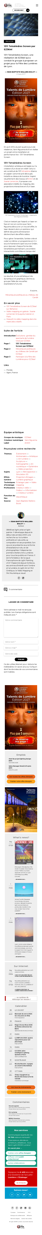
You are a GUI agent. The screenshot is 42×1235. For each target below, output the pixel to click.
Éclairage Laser (22, 482)
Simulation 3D (22, 474)
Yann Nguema (31, 440)
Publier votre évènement (21, 1092)
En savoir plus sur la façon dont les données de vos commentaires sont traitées (21, 669)
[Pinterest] (12, 1208)
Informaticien (31, 490)
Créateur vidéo (22, 488)
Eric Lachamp (13, 1112)
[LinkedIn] (18, 1195)
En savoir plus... (21, 879)
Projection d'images (24, 477)
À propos (13, 1212)
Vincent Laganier (14, 1106)
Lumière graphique (24, 480)
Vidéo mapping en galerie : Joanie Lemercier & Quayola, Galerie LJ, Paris (20, 314)
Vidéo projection (25, 469)
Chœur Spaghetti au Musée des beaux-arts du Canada (24, 1076)
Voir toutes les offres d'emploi (21, 777)
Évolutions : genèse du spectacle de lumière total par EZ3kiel (25, 338)
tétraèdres (26, 171)
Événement (21, 454)
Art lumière (23, 459)
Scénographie (22, 464)
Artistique (33, 456)
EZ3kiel (28, 437)
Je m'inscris (21, 1183)
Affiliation (29, 1215)
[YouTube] (30, 1195)
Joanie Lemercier (11, 181)
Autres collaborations (16, 1163)
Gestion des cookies (26, 1218)
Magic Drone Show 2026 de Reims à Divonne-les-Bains (23, 1027)
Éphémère (33, 467)
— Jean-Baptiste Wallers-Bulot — (21, 72)
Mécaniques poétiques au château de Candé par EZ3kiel (27, 351)
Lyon (18, 472)
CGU (29, 1212)
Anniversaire (21, 456)
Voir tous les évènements (21, 1087)
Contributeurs (21, 1212)
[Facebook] (19, 578)
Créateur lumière (25, 493)
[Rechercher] (28, 10)
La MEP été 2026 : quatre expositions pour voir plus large (24, 1039)
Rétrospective (29, 472)
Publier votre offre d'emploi (21, 781)
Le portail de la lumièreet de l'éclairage (20, 5)
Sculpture (20, 461)
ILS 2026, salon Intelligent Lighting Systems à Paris (22, 1052)
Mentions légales (15, 1218)
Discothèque (21, 497)
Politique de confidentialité (17, 1215)
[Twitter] (23, 578)
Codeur (19, 490)
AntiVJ (30, 179)
